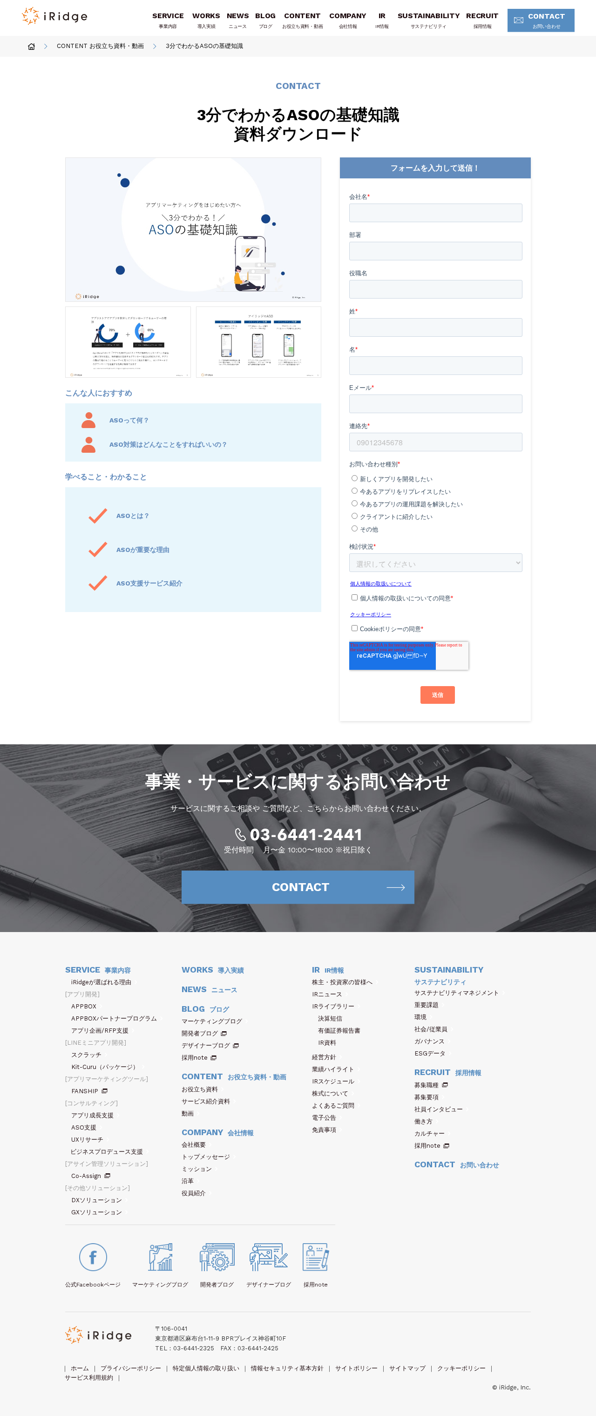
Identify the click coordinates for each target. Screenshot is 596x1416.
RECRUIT (482, 20)
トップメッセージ (206, 1156)
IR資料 (327, 1042)
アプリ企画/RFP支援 (100, 1030)
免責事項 (324, 1129)
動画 (188, 1113)
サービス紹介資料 (206, 1101)
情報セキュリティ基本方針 (287, 1368)
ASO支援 (83, 1127)
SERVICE (167, 20)
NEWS (238, 20)
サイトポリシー (356, 1368)
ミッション (197, 1168)
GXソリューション (96, 1212)
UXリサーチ (87, 1139)
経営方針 (324, 1057)
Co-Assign (86, 1175)
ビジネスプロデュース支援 (106, 1151)
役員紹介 (194, 1193)
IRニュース (327, 994)
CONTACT (546, 20)
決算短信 (330, 1018)
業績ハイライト (333, 1069)
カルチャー (429, 1133)
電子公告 (324, 1117)
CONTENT (302, 20)
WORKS (206, 20)
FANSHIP (84, 1091)
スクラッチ (86, 1054)
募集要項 (426, 1097)
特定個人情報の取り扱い (206, 1368)
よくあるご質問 (333, 1105)
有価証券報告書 (339, 1030)
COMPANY (347, 20)
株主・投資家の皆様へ (342, 982)
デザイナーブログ (206, 1045)
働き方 (423, 1121)
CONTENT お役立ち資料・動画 (100, 46)
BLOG (265, 20)
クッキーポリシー (461, 1368)
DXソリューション (96, 1200)
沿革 (188, 1181)
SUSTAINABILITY (429, 20)
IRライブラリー (333, 1006)
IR (382, 20)
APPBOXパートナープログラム (114, 1018)
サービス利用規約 (89, 1377)
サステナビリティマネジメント (456, 992)
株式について (330, 1093)
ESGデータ (430, 1053)
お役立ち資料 (200, 1089)
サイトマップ (407, 1368)
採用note (195, 1057)
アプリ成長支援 (92, 1115)
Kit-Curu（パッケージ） (105, 1066)
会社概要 (194, 1144)
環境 (420, 1017)
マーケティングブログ (212, 1021)
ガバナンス (429, 1041)
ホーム (80, 1368)
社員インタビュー (438, 1109)
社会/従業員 (430, 1029)
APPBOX (83, 1006)
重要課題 (426, 1004)
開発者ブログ (200, 1033)
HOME (31, 46)
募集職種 (426, 1085)
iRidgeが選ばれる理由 (101, 982)
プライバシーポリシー (131, 1368)
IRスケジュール (333, 1081)
